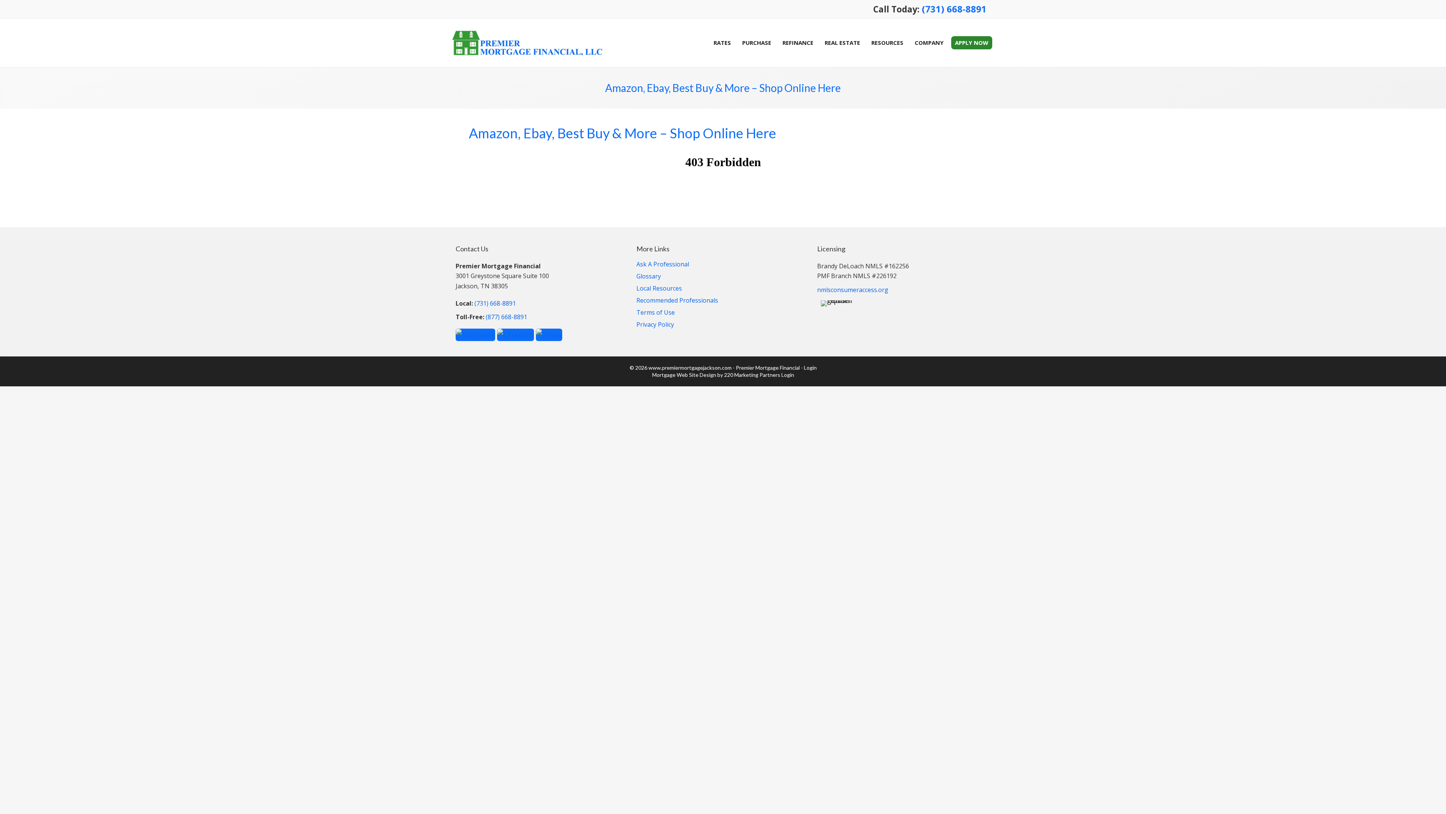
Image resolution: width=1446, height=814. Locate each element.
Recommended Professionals (677, 300)
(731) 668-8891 (954, 9)
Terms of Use (655, 313)
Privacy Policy (655, 325)
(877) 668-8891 (506, 317)
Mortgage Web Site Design (684, 375)
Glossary (648, 276)
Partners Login (777, 375)
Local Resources (659, 288)
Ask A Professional (662, 264)
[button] (475, 334)
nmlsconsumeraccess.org (852, 290)
